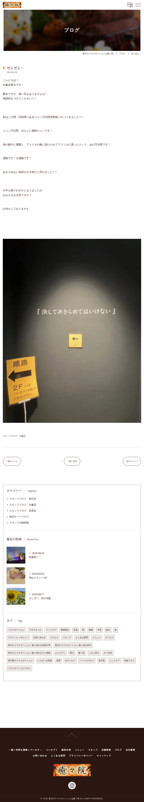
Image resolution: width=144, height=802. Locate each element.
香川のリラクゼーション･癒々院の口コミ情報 (29, 653)
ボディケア (70, 660)
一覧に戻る (72, 461)
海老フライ (129, 660)
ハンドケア (114, 660)
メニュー (96, 637)
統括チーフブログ (19, 516)
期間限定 (65, 629)
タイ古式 (108, 653)
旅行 (108, 629)
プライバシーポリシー (18, 637)
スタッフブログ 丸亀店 (14, 435)
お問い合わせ (39, 637)
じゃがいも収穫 (44, 660)
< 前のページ (12, 461)
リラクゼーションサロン (19, 668)
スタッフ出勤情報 (19, 522)
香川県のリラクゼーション (20, 660)
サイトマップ (104, 755)
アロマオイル (35, 629)
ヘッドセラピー (87, 660)
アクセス (54, 637)
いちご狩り (94, 653)
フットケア (51, 629)
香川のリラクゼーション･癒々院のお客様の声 (29, 645)
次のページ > (132, 461)
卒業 (99, 629)
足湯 (76, 629)
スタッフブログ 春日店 (22, 498)
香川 (72, 653)
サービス (109, 637)
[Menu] (138, 5)
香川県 (102, 660)
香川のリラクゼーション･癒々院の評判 (73, 645)
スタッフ (67, 637)
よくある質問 (82, 637)
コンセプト (60, 653)
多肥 (58, 660)
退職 (91, 629)
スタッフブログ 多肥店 (22, 510)
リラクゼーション (16, 629)
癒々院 (81, 653)
